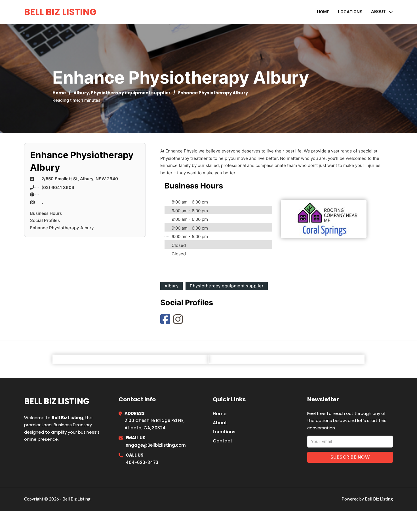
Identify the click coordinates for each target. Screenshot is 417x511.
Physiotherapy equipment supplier (130, 93)
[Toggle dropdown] (391, 12)
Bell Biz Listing (60, 11)
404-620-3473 (142, 462)
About (220, 422)
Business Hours (46, 213)
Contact (222, 441)
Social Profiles (45, 220)
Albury (81, 93)
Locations (350, 11)
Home (323, 11)
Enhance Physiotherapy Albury (62, 227)
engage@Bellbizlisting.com (156, 445)
